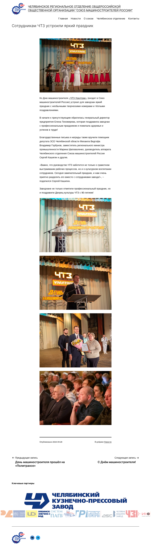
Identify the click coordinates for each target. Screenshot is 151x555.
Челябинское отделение (111, 18)
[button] (7, 513)
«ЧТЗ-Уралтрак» (78, 98)
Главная (63, 18)
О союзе (88, 18)
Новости (76, 18)
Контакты (133, 18)
